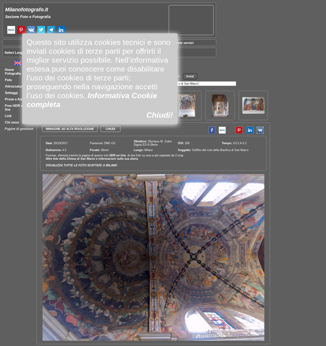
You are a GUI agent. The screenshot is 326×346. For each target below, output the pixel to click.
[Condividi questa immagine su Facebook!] (211, 132)
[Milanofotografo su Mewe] (11, 33)
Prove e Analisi (16, 99)
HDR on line (117, 155)
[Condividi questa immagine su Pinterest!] (236, 132)
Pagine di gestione (19, 129)
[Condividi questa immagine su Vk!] (260, 132)
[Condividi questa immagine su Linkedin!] (248, 132)
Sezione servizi (182, 43)
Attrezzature (14, 86)
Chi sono (12, 122)
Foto (8, 80)
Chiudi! (159, 115)
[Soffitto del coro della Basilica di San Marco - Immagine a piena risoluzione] (153, 339)
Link (8, 116)
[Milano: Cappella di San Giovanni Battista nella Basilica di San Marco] (220, 115)
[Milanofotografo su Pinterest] (21, 33)
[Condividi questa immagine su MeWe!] (222, 132)
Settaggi (11, 93)
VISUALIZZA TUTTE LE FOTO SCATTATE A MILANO (81, 165)
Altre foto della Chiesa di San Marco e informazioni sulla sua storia (92, 158)
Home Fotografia (13, 71)
